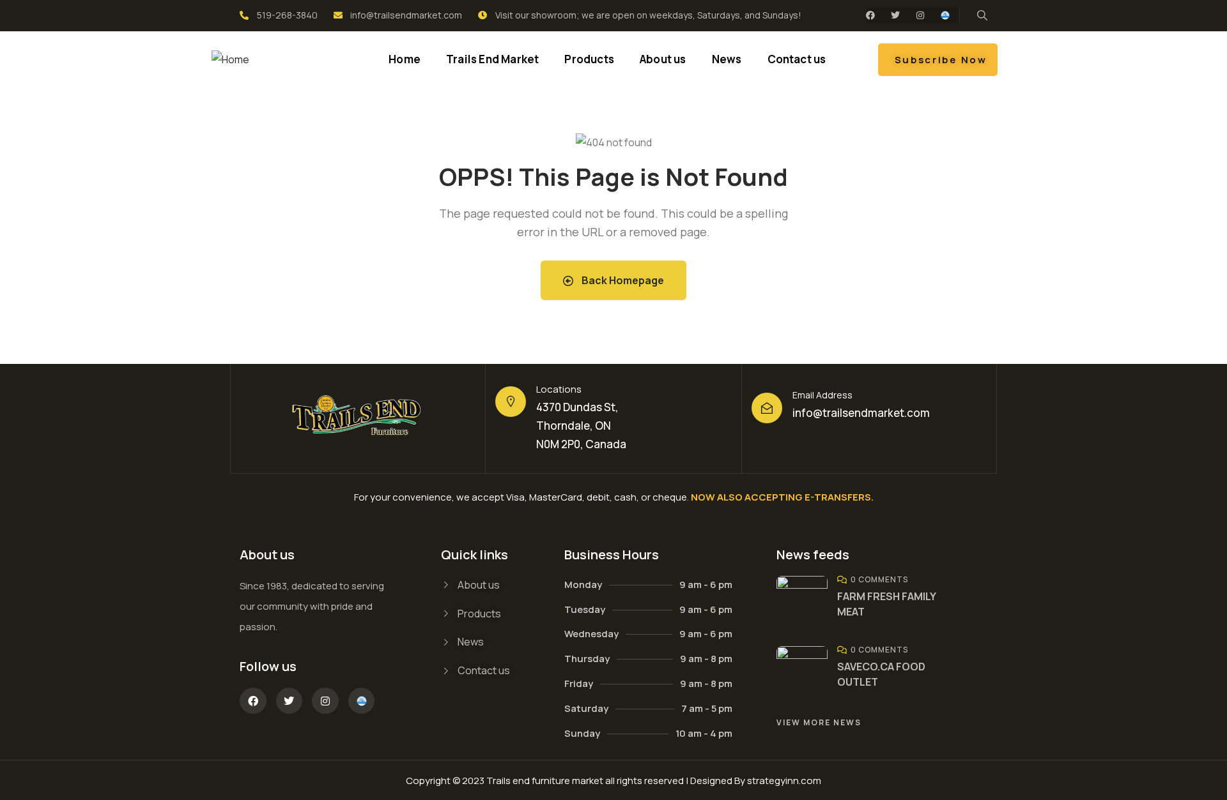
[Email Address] (767, 408)
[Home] (230, 59)
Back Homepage (622, 280)
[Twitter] (895, 15)
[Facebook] (870, 15)
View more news (818, 722)
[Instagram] (920, 15)
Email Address (822, 395)
